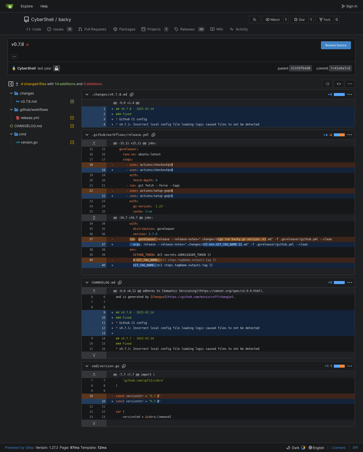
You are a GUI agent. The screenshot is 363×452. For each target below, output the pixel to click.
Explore (27, 6)
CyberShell (42, 19)
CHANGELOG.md (103, 282)
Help (44, 6)
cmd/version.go (105, 366)
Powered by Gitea (19, 447)
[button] (272, 19)
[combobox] (327, 84)
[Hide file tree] (10, 83)
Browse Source (335, 45)
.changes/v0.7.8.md (109, 94)
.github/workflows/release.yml (120, 135)
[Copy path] (131, 94)
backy (65, 19)
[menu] (350, 84)
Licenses (338, 447)
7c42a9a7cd (340, 68)
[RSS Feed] (254, 19)
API (355, 447)
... (14, 56)
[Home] (9, 6)
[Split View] (339, 84)
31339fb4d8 (300, 68)
